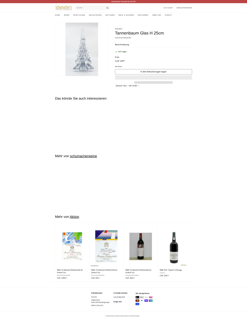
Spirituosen (79, 15)
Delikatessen (95, 15)
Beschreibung (122, 44)
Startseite (118, 29)
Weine (66, 15)
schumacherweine (123, 37)
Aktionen (110, 15)
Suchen (94, 297)
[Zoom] (81, 49)
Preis (117, 57)
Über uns (156, 15)
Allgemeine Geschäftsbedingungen (100, 301)
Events (168, 15)
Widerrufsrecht (97, 305)
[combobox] (92, 8)
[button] (153, 77)
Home (57, 15)
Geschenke (143, 15)
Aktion (74, 217)
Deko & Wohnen (126, 15)
